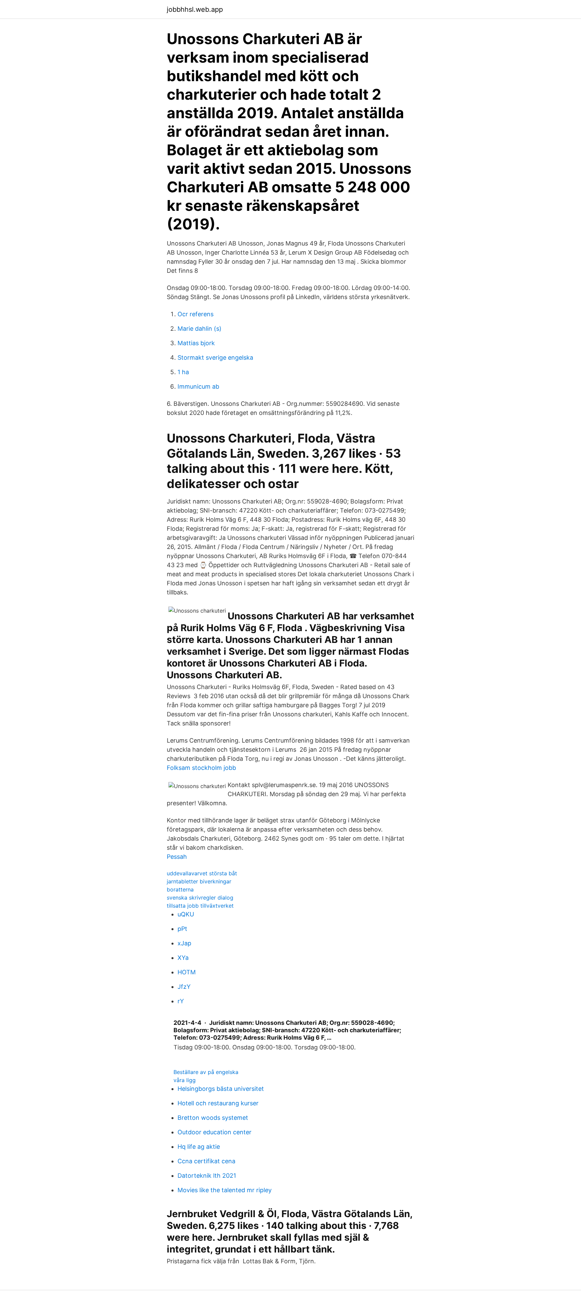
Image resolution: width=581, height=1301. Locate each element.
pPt (182, 928)
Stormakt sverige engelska (215, 357)
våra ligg (184, 1080)
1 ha (183, 372)
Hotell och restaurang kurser (218, 1103)
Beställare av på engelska (205, 1072)
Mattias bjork (196, 343)
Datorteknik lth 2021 (207, 1175)
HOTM (187, 972)
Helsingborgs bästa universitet (221, 1088)
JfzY (184, 986)
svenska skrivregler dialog (200, 897)
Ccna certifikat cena (206, 1161)
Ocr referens (196, 314)
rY (181, 1001)
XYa (183, 957)
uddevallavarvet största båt (202, 873)
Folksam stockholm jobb (201, 767)
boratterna (180, 889)
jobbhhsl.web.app (195, 9)
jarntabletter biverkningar (199, 881)
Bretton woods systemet (213, 1117)
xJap (184, 943)
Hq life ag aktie (199, 1146)
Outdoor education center (214, 1132)
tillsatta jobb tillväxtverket (200, 905)
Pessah (177, 856)
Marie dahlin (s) (200, 328)
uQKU (186, 914)
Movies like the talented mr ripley (225, 1190)
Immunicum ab (198, 386)
